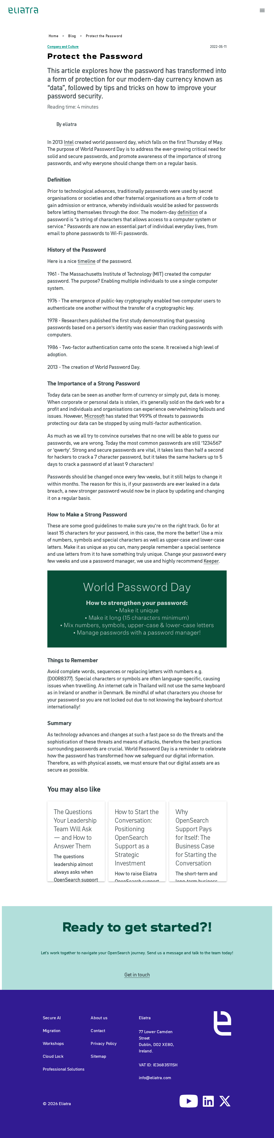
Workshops (53, 1043)
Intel (69, 142)
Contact (98, 1030)
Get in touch (137, 974)
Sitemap (98, 1056)
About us (99, 1018)
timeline (87, 261)
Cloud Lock (53, 1056)
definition (187, 212)
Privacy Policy (104, 1043)
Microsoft (94, 416)
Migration (51, 1030)
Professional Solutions (64, 1069)
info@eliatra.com (155, 1077)
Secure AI (52, 1018)
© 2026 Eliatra (57, 1103)
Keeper (211, 561)
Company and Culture (63, 46)
